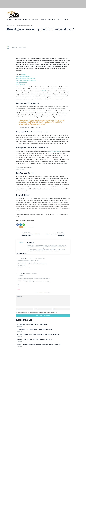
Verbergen (23, 74)
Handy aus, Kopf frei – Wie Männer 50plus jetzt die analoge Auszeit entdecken (34, 329)
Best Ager (31, 226)
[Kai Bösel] (9, 47)
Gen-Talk (14, 25)
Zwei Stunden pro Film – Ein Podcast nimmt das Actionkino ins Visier (32, 324)
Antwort (19, 289)
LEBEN (11, 25)
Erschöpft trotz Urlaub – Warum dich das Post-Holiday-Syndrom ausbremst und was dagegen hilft (38, 344)
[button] (17, 224)
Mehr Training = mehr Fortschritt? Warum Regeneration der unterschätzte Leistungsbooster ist (38, 334)
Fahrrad (44, 90)
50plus (25, 226)
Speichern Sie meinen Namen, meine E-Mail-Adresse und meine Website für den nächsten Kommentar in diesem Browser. (37, 312)
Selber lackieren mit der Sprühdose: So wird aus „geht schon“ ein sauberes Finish (35, 339)
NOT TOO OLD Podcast (54, 151)
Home (8, 25)
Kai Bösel (14, 47)
